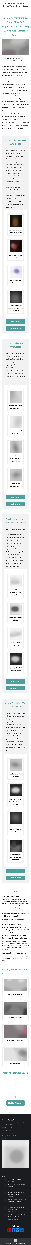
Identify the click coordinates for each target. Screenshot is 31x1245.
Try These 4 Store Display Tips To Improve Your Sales (16, 1208)
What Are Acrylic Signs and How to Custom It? (16, 1185)
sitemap (4, 1170)
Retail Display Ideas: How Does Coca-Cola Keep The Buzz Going (17, 1200)
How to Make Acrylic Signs (14, 1179)
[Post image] (5, 1179)
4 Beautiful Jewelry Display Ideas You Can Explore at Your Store (17, 1215)
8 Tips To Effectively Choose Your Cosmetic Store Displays (16, 1193)
